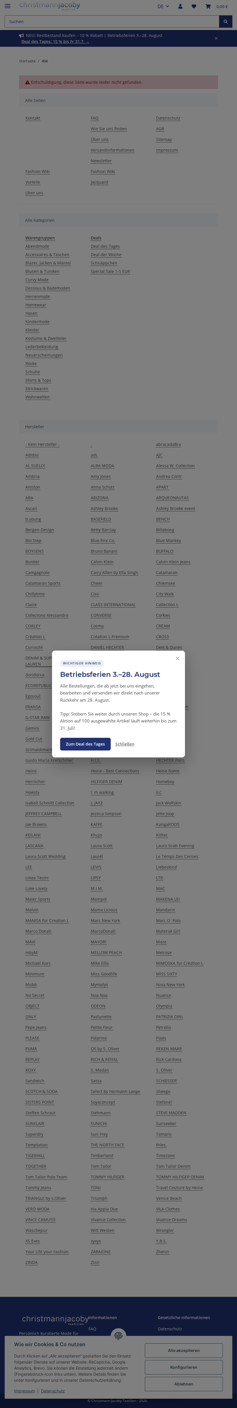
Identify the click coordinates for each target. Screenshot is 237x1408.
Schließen (124, 744)
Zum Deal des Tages (85, 744)
